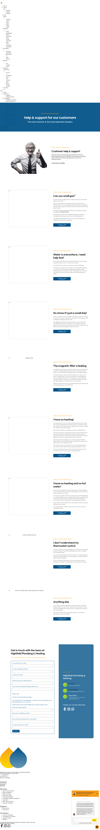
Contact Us (5, 88)
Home (5, 6)
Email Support (73, 690)
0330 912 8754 (3, 776)
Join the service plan (8, 79)
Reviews (8, 10)
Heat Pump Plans (7, 25)
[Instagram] (68, 709)
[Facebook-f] (64, 709)
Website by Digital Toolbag (7, 823)
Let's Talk (72, 684)
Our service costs (8, 65)
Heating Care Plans (8, 21)
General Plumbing (8, 52)
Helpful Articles (8, 12)
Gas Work (7, 43)
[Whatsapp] (72, 709)
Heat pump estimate (8, 39)
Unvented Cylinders (8, 46)
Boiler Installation (9, 32)
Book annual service (8, 84)
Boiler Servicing (8, 35)
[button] (3, 91)
